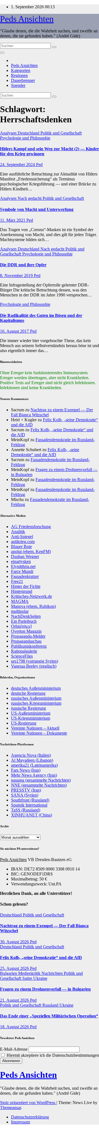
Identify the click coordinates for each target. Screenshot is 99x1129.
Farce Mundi (22, 571)
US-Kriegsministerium (30, 718)
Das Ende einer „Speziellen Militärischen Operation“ (49, 1016)
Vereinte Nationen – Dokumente (39, 733)
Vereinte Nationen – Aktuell (35, 728)
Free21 (17, 581)
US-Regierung (23, 723)
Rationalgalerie (24, 651)
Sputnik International (29, 805)
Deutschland (29, 133)
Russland (50, 1005)
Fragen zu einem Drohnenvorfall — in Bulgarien (45, 989)
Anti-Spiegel (22, 536)
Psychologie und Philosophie (25, 138)
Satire (27, 978)
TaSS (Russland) (25, 810)
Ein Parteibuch (24, 621)
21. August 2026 (15, 1000)
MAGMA (20, 601)
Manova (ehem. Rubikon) (33, 606)
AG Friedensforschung (31, 526)
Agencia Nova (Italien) (31, 755)
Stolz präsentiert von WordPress (28, 1102)
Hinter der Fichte (25, 586)
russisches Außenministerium (36, 698)
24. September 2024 (18, 164)
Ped (39, 164)
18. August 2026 (15, 1026)
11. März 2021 (13, 220)
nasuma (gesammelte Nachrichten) (41, 780)
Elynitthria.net (23, 566)
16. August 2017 (15, 331)
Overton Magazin (26, 631)
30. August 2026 (15, 941)
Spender (18, 85)
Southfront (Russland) (30, 800)
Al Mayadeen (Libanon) (32, 760)
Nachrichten (53, 973)
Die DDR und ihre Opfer (23, 264)
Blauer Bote (21, 546)
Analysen (9, 133)
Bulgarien (9, 973)
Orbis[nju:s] (21, 626)
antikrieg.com (23, 541)
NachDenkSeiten (26, 616)
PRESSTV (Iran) (26, 790)
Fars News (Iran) (25, 770)
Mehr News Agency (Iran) (34, 775)
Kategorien (20, 70)
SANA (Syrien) (24, 795)
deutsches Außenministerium (36, 688)
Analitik (18, 531)
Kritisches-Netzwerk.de (31, 596)
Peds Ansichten (27, 19)
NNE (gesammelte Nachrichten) (39, 785)
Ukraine (40, 978)
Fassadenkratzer (25, 576)
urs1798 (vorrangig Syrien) (34, 661)
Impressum (20, 1122)
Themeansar (10, 1107)
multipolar (20, 611)
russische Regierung (28, 708)
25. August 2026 (15, 968)
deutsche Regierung (28, 693)
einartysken (21, 561)
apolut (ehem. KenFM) (31, 551)
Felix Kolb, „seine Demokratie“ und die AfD (45, 452)
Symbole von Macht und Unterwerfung (36, 209)
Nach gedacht (30, 198)
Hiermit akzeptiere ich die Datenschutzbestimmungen (52, 1055)
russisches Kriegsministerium (36, 703)
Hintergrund (21, 591)
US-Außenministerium (30, 713)
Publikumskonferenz (29, 646)
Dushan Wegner (25, 556)
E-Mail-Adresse (14, 1049)
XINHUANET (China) (31, 815)
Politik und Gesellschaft (61, 133)
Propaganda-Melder (28, 636)
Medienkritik (30, 973)
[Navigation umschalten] (2, 52)
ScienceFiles (22, 656)
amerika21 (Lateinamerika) (34, 765)
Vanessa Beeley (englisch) (33, 666)
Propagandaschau (26, 641)
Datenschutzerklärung (30, 1117)
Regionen (19, 75)
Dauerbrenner (23, 80)
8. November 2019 (17, 275)
